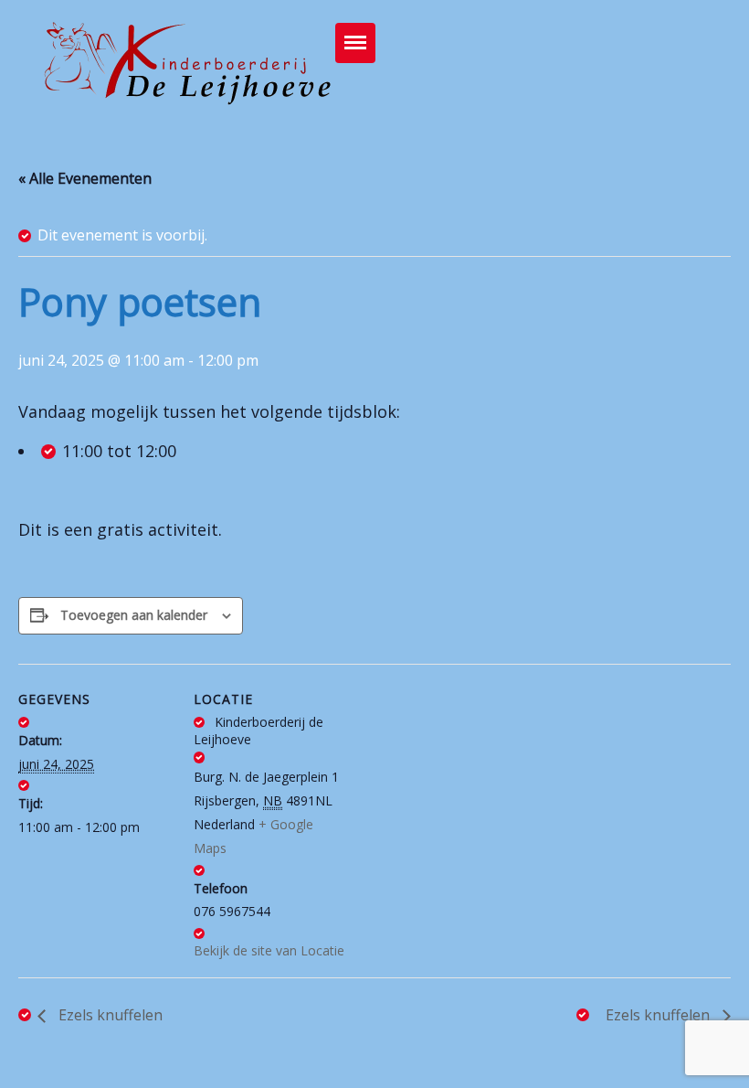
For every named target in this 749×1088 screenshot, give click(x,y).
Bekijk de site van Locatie (269, 950)
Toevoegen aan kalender (133, 615)
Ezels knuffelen (109, 1015)
